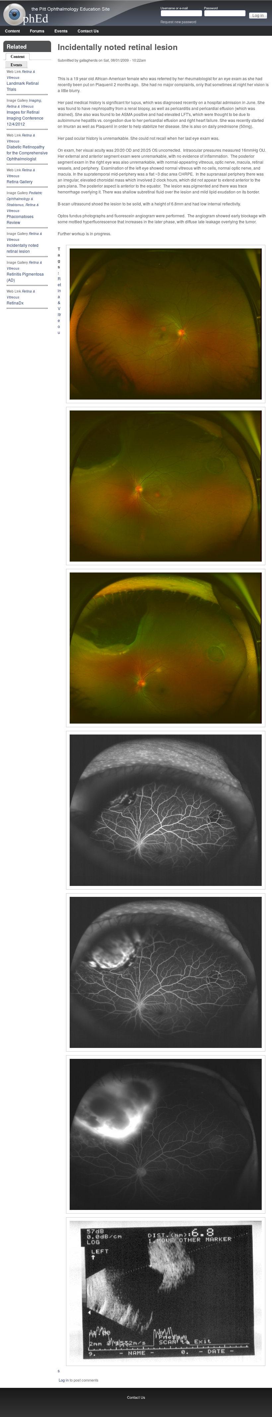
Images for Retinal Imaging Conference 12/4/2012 (25, 118)
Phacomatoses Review (20, 219)
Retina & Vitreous (20, 106)
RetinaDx (15, 302)
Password (211, 8)
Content (12, 31)
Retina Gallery (20, 181)
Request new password (178, 22)
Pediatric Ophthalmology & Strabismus (24, 199)
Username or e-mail (174, 8)
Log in (64, 1380)
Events (61, 31)
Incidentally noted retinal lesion (22, 248)
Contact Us (88, 31)
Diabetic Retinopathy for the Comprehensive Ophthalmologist (27, 152)
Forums (37, 31)
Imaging (35, 100)
